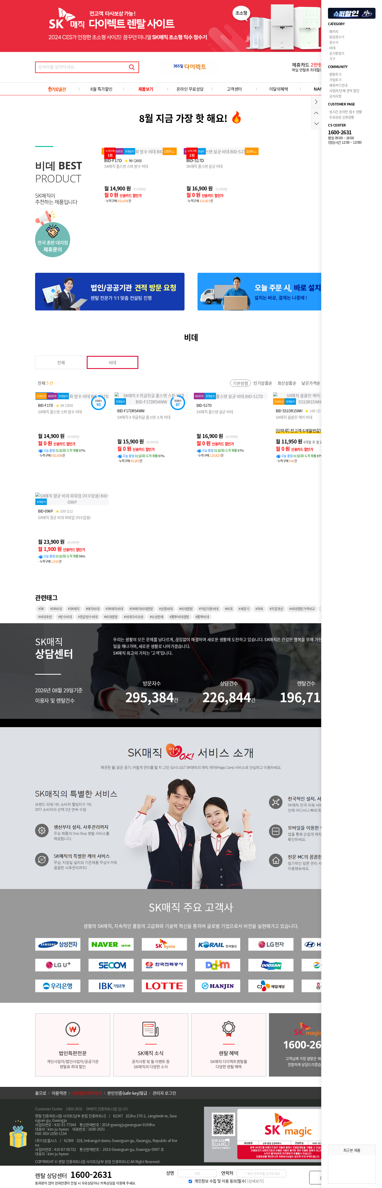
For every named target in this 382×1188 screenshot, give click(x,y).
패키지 (333, 31)
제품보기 (145, 89)
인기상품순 (262, 383)
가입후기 (335, 79)
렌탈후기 (335, 74)
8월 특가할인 (101, 89)
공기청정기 (336, 53)
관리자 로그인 (164, 1093)
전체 (61, 362)
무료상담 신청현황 (341, 117)
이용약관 (59, 1093)
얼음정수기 (336, 36)
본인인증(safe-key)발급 (127, 1093)
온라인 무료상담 (190, 89)
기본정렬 (240, 383)
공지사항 (335, 96)
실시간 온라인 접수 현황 (345, 111)
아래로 (316, 123)
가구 (332, 58)
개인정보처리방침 (87, 1093)
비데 (112, 362)
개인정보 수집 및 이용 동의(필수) (220, 1181)
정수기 (333, 42)
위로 (316, 112)
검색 (132, 67)
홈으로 (41, 1093)
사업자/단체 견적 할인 (344, 90)
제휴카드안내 (338, 85)
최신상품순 (287, 383)
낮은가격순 (310, 383)
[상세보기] (255, 1181)
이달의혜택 (278, 89)
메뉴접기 (316, 102)
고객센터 (234, 89)
